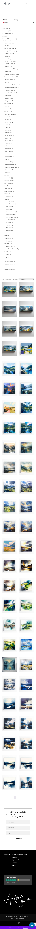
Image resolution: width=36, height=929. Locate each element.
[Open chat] (32, 925)
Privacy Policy (24, 916)
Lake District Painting (17, 919)
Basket (14, 865)
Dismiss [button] (25, 928)
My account (15, 860)
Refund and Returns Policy (19, 854)
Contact (14, 857)
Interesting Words (11, 916)
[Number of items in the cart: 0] (3, 13)
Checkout (14, 862)
